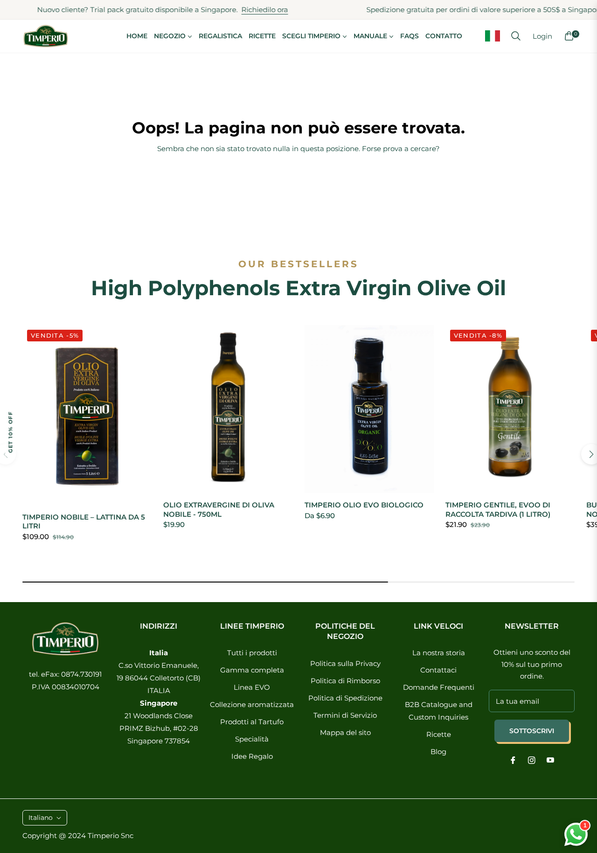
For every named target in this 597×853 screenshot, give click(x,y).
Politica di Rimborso (345, 680)
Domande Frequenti (438, 687)
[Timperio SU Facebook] (513, 759)
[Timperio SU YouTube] (550, 759)
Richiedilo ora (249, 9)
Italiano (40, 817)
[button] (516, 36)
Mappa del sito (345, 732)
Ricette (438, 734)
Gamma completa (252, 670)
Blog (438, 751)
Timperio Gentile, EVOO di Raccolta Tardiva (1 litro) (497, 509)
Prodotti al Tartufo (252, 721)
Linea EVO (252, 687)
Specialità (252, 739)
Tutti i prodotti (252, 652)
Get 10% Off (10, 432)
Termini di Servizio (345, 715)
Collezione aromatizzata (252, 704)
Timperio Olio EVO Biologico (364, 504)
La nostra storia (438, 652)
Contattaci (438, 670)
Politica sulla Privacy (345, 663)
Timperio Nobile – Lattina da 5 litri (83, 522)
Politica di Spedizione (345, 697)
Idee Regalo (252, 756)
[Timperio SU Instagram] (531, 759)
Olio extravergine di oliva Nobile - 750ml (218, 509)
